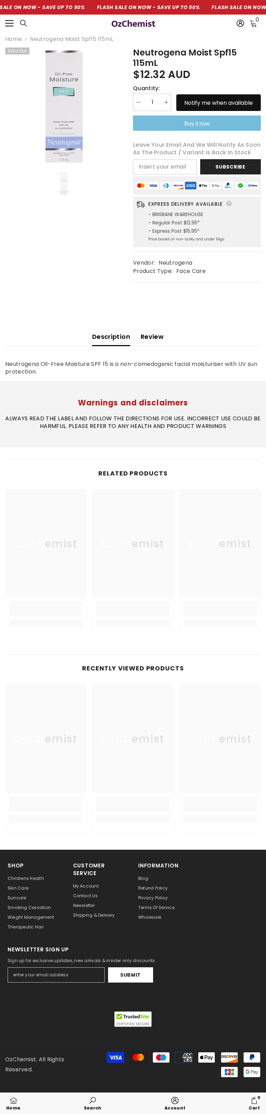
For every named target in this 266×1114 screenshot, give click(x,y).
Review (152, 336)
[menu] (9, 23)
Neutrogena (175, 263)
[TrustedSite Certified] (133, 1019)
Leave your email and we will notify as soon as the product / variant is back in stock (197, 148)
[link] (46, 608)
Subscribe (230, 166)
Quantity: (146, 88)
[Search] (23, 23)
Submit (130, 974)
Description (111, 336)
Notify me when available (218, 103)
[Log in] (240, 23)
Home (13, 39)
